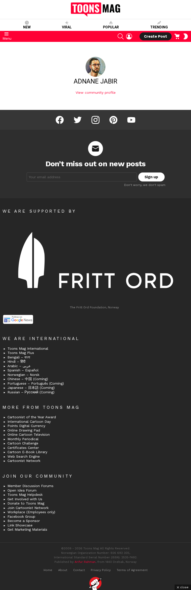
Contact (79, 570)
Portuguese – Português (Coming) (35, 383)
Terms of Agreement (132, 570)
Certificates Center (23, 448)
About (62, 570)
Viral (67, 27)
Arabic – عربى (19, 366)
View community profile (96, 92)
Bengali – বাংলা (18, 357)
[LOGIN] (129, 36)
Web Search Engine (23, 456)
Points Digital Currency (26, 426)
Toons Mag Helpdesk (25, 495)
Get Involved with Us (24, 499)
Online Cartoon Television (28, 434)
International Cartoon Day (29, 421)
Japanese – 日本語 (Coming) (31, 388)
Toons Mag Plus (20, 353)
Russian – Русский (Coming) (30, 392)
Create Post (155, 36)
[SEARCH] (121, 36)
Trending (159, 27)
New (27, 27)
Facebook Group (21, 516)
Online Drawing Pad (23, 430)
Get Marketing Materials (27, 529)
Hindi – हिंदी (16, 361)
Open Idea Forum (22, 490)
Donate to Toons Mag (25, 503)
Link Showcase (20, 525)
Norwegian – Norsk (23, 375)
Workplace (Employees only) (31, 512)
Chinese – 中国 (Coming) (27, 379)
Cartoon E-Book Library (27, 452)
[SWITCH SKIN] (186, 36)
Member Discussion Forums (30, 486)
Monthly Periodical (23, 439)
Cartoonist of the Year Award (31, 417)
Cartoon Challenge (22, 443)
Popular (111, 27)
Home (48, 570)
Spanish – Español (23, 370)
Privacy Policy (101, 570)
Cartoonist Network (23, 461)
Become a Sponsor (23, 521)
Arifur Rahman (85, 562)
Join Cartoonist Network (27, 508)
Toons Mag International (27, 348)
